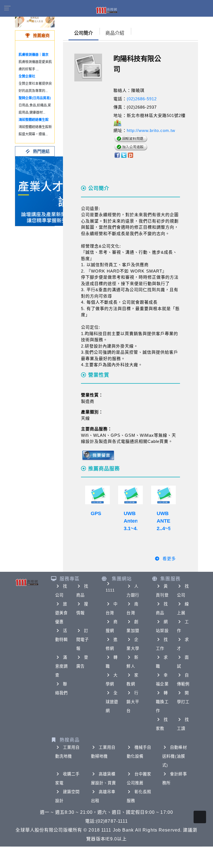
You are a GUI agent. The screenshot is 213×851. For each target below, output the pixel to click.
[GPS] (97, 495)
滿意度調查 (61, 666)
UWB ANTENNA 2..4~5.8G (169, 521)
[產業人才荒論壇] (50, 190)
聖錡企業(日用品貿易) (35, 98)
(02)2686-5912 (142, 98)
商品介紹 (114, 33)
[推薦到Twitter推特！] (123, 155)
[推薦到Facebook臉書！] (116, 155)
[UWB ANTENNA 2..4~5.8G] (163, 495)
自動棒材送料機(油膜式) (174, 756)
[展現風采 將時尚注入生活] (35, 19)
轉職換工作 (162, 702)
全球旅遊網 (112, 702)
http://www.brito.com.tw (151, 130)
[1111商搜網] (106, 10)
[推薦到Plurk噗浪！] (130, 155)
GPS (96, 513)
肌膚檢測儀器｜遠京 (34, 55)
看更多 (169, 558)
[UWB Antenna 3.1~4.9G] (130, 495)
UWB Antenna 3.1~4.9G (134, 521)
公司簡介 (83, 33)
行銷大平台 (132, 702)
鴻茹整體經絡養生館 (34, 120)
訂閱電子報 (82, 639)
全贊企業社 (27, 76)
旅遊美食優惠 (61, 613)
